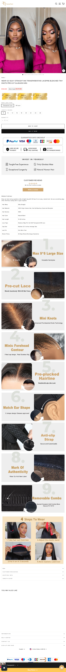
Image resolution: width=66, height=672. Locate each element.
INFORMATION (6, 633)
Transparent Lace (7, 105)
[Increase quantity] (63, 665)
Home (2, 77)
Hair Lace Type (6, 102)
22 (31, 113)
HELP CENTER (5, 637)
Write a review (33, 190)
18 (21, 113)
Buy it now (33, 131)
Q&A (4, 568)
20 (26, 113)
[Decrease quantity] (60, 665)
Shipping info (8, 575)
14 (12, 113)
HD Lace (18, 105)
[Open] (4, 668)
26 (40, 113)
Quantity (4, 117)
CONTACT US (5, 641)
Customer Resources (10, 571)
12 (8, 113)
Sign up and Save (7, 645)
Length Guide (7, 578)
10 (3, 113)
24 (35, 113)
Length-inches (6, 110)
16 (17, 113)
